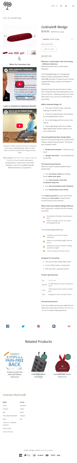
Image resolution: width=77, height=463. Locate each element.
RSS (21, 419)
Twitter (22, 409)
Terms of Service (8, 432)
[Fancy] (54, 326)
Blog (4, 419)
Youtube (22, 416)
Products (5, 409)
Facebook (23, 405)
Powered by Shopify (47, 450)
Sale (4, 412)
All (8, 18)
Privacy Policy (7, 428)
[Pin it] (38, 326)
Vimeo (22, 412)
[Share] (7, 326)
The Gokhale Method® (10, 416)
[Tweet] (23, 326)
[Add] (69, 326)
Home (5, 18)
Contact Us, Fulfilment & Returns (9, 424)
